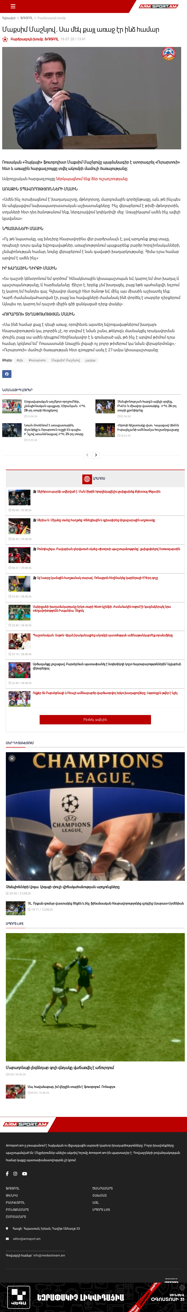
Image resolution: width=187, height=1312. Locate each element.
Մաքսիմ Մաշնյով (66, 360)
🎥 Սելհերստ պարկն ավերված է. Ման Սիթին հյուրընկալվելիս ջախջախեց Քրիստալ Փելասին (96, 491)
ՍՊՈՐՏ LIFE (101, 1210)
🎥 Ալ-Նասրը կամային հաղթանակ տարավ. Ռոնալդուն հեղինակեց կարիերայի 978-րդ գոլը (95, 578)
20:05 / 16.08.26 (39, 1092)
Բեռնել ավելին (95, 719)
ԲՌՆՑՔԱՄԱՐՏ (17, 1210)
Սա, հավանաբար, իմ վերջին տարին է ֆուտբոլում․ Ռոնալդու (71, 1087)
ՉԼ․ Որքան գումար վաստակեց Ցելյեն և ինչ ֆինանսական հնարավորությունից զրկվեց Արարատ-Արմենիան (106, 903)
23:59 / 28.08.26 (21, 596)
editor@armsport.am (27, 1239)
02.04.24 (125, 416)
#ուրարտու (37, 360)
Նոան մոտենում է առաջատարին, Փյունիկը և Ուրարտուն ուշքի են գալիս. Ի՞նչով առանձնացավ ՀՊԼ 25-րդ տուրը (53, 430)
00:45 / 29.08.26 (21, 539)
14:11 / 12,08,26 (42, 909)
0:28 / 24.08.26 (17, 1074)
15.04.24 (32, 416)
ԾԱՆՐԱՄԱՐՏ (103, 1188)
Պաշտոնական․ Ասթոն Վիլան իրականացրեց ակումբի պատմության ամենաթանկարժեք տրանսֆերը (103, 635)
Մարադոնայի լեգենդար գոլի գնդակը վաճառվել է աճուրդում (60, 1067)
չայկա (90, 360)
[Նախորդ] (87, 455)
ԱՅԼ (96, 1202)
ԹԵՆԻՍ (12, 1195)
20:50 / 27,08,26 (20, 893)
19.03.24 (32, 440)
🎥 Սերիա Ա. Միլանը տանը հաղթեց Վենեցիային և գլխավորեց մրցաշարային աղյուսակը (94, 520)
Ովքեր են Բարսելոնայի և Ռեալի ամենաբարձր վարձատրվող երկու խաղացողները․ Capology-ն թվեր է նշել (105, 693)
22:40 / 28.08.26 (21, 683)
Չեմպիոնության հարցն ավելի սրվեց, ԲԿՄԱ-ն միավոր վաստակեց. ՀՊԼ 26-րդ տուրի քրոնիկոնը (147, 406)
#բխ (20, 360)
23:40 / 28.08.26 (21, 625)
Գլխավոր (9, 18)
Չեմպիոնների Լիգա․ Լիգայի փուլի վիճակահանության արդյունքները (62, 887)
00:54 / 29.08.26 (21, 510)
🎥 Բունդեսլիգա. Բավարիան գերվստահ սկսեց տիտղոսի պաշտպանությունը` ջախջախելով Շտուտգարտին (106, 549)
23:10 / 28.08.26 (21, 654)
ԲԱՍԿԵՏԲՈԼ (15, 1202)
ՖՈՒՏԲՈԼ (26, 18)
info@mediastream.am (49, 1255)
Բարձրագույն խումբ (51, 18)
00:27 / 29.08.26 (21, 568)
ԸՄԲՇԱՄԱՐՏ (16, 1217)
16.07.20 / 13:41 (73, 39)
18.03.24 (125, 435)
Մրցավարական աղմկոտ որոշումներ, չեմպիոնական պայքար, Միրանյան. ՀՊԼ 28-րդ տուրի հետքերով (54, 406)
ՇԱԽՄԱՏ (100, 1195)
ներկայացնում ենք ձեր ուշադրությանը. (92, 178)
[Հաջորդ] (96, 455)
